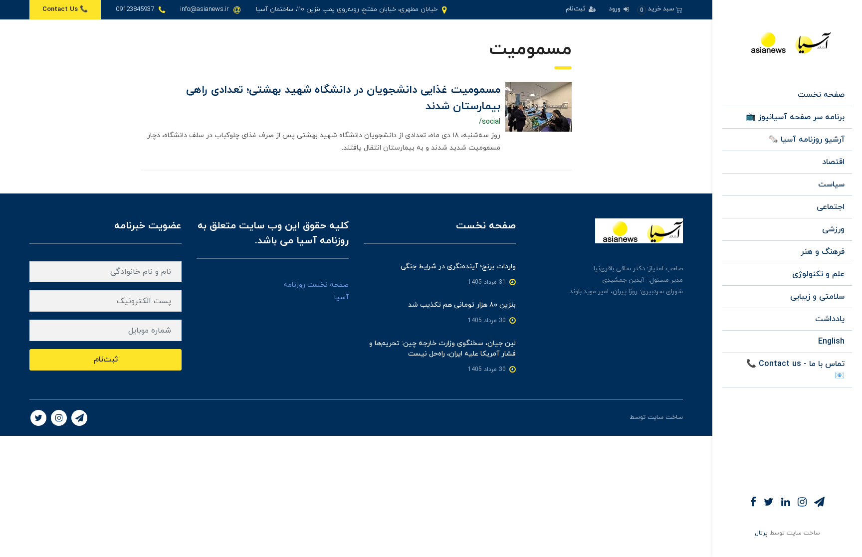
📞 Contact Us (65, 9)
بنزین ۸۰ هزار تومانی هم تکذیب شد (462, 305)
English (831, 341)
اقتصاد (833, 162)
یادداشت (830, 319)
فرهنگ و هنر (823, 251)
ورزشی (833, 229)
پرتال (761, 533)
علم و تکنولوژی (818, 274)
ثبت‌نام (577, 8)
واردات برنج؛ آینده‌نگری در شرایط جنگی (458, 266)
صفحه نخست (821, 94)
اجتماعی (831, 206)
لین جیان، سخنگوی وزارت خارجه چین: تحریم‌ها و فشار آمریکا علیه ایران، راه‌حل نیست (442, 349)
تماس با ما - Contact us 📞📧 (795, 370)
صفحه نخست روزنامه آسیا (316, 291)
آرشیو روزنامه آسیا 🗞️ (806, 139)
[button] (660, 9)
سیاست (831, 184)
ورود (616, 8)
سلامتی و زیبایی (817, 296)
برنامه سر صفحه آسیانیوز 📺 (795, 117)
